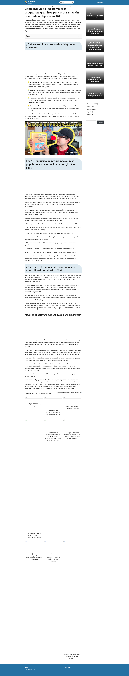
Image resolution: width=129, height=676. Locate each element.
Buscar (87, 119)
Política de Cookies (29, 671)
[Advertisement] (53, 61)
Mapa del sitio (67, 667)
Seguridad (89, 112)
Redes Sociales (91, 109)
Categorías (100, 2)
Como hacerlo (90, 103)
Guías (88, 106)
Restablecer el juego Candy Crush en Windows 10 (68, 392)
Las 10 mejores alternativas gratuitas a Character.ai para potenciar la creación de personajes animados (38, 392)
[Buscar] (72, 2)
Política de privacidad (30, 669)
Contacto (27, 672)
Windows (89, 114)
